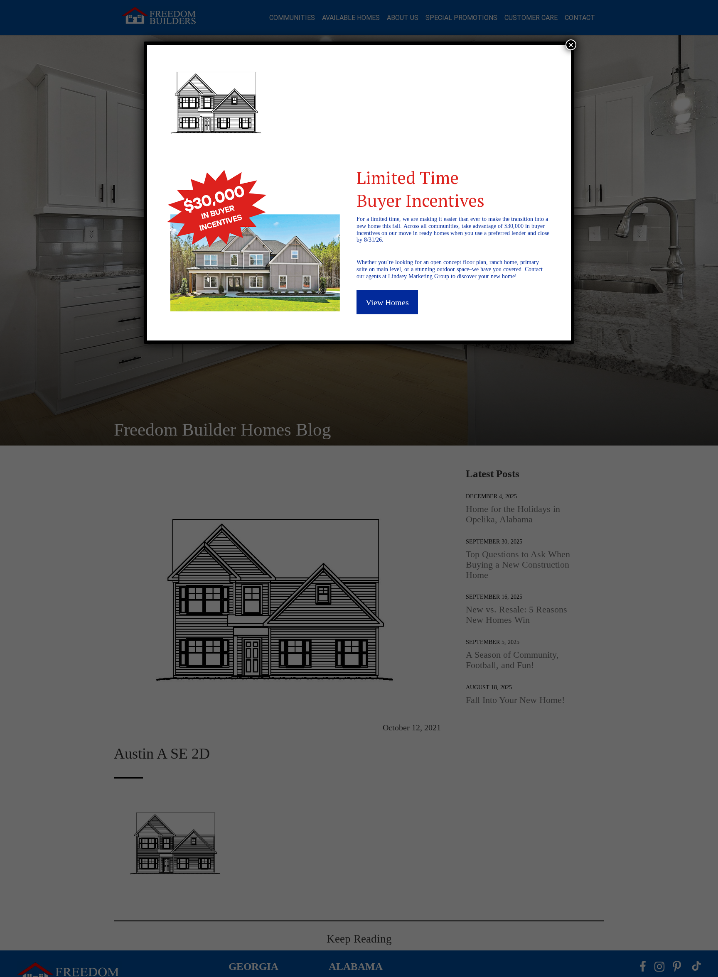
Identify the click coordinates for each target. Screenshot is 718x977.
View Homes (387, 302)
